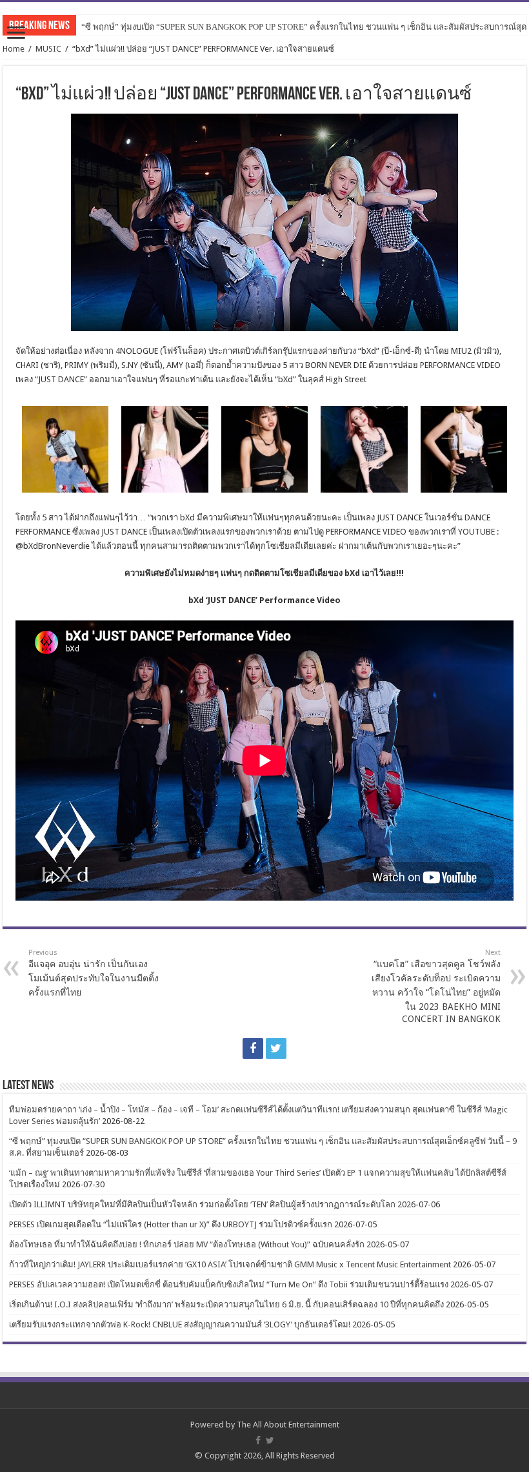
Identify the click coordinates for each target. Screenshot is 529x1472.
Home (14, 49)
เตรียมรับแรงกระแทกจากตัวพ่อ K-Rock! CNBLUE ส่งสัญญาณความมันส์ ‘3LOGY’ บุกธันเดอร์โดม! (179, 1324)
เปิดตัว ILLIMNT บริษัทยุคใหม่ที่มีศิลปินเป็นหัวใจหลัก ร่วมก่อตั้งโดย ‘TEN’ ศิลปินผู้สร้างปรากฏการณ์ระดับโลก (202, 1204)
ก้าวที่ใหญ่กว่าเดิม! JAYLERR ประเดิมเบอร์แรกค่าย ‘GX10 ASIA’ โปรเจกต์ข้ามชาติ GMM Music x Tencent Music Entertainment (230, 1264)
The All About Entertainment (288, 1424)
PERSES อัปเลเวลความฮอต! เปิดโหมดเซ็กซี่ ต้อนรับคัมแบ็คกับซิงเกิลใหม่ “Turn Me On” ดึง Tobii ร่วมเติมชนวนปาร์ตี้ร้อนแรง (228, 1284)
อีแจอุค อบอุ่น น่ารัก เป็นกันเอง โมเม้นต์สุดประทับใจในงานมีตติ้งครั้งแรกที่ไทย (93, 972)
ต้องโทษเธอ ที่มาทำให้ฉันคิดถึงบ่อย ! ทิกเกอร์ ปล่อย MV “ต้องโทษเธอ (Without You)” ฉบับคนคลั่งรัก (186, 1244)
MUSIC (48, 49)
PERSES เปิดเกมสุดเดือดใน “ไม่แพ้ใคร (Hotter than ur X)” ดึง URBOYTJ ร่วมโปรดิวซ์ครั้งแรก (170, 1224)
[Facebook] (253, 1048)
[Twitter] (276, 1048)
